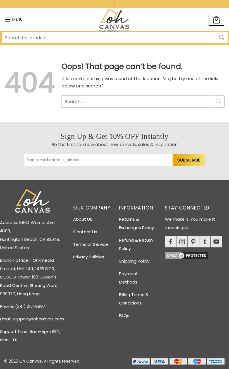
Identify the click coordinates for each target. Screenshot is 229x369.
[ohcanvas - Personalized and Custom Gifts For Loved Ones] (115, 21)
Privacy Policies (88, 257)
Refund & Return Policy (136, 244)
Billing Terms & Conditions (134, 299)
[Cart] (216, 20)
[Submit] (218, 101)
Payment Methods (128, 278)
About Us (82, 219)
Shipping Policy (134, 261)
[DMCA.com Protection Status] (197, 254)
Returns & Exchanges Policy (136, 223)
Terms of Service (90, 244)
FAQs (124, 315)
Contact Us (85, 232)
